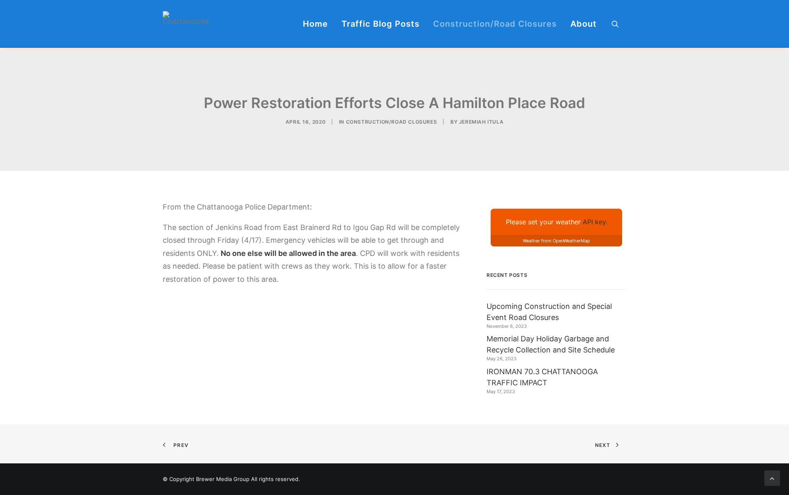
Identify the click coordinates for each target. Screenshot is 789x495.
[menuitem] (315, 23)
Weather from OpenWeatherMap (556, 241)
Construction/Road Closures (495, 24)
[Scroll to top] (772, 477)
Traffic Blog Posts (380, 24)
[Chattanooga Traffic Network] (186, 17)
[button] (618, 23)
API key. (595, 222)
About (583, 24)
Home (315, 24)
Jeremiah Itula (481, 122)
